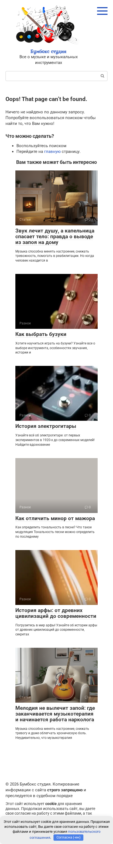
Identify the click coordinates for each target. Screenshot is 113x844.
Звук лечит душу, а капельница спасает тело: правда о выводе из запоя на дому (54, 236)
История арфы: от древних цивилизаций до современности (55, 613)
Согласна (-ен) (68, 837)
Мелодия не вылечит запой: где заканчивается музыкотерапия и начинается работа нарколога (55, 714)
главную (52, 151)
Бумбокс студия (48, 51)
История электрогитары (45, 426)
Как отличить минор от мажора (55, 518)
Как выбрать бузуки (40, 334)
